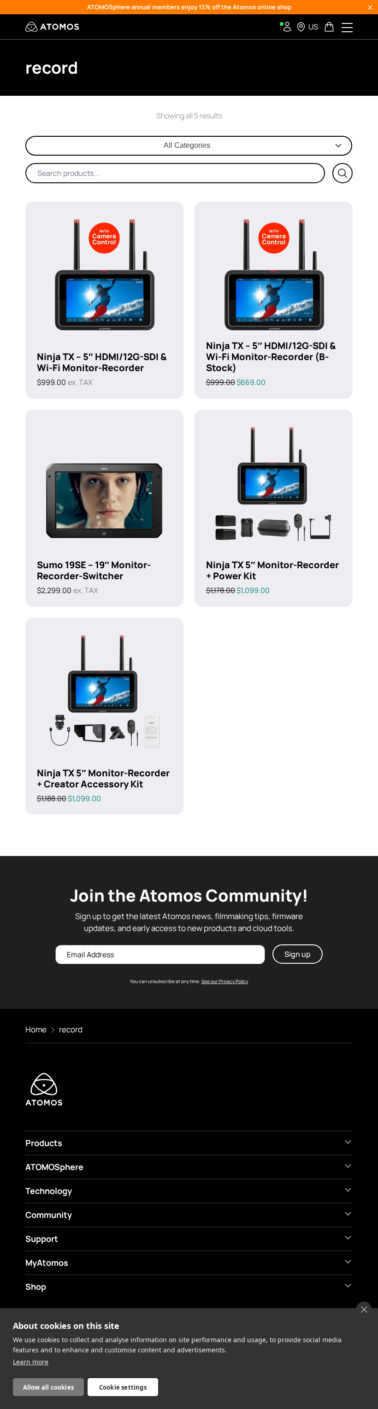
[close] (364, 1309)
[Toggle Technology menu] (348, 1189)
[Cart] (330, 26)
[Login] (287, 26)
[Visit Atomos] (52, 27)
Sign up (297, 954)
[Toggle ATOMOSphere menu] (348, 1165)
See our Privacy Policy (224, 981)
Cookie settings (123, 1387)
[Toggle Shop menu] (348, 1285)
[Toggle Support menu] (348, 1237)
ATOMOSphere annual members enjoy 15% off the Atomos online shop (189, 7)
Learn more (30, 1361)
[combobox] (188, 146)
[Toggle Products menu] (348, 1142)
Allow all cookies (48, 1387)
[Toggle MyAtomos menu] (348, 1261)
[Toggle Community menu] (348, 1213)
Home (36, 1029)
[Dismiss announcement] (370, 7)
